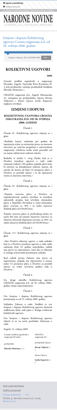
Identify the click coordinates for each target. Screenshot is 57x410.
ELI (27, 395)
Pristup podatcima (12, 395)
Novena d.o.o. (10, 401)
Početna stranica (13, 7)
